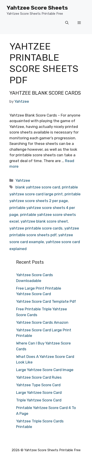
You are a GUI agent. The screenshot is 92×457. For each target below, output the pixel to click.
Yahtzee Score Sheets (37, 7)
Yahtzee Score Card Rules (39, 377)
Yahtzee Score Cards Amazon (42, 322)
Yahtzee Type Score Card (38, 385)
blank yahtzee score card (37, 187)
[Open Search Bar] (67, 23)
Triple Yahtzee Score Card (38, 400)
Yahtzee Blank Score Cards (45, 93)
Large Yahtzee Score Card (39, 392)
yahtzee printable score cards (36, 228)
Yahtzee (22, 180)
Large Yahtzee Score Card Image (44, 369)
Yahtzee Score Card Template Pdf (46, 301)
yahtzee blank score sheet (44, 221)
